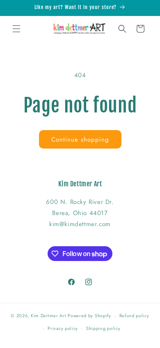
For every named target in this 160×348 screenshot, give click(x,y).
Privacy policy (63, 328)
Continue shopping (80, 139)
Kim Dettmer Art (48, 315)
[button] (16, 29)
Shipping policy (103, 328)
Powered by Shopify (89, 315)
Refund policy (134, 315)
